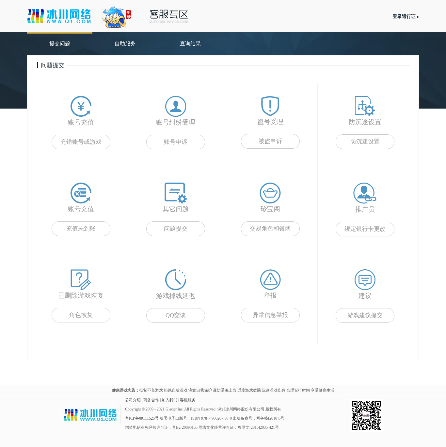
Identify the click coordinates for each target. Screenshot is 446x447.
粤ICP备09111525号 (142, 418)
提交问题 (59, 43)
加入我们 (169, 400)
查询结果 (190, 43)
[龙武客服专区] (122, 15)
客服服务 (188, 400)
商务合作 (151, 400)
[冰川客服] (59, 16)
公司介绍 (133, 400)
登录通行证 (404, 16)
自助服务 (125, 43)
